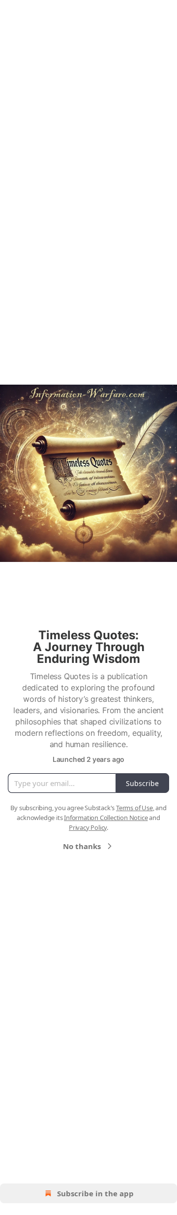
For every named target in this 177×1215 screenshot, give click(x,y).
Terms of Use (134, 807)
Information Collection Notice (106, 817)
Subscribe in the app (95, 1193)
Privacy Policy (88, 827)
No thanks (82, 846)
